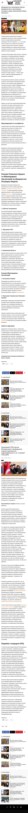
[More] (24, 372)
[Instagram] (10, 807)
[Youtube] (21, 807)
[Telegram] (14, 807)
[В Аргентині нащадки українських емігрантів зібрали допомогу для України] (5, 405)
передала (3, 320)
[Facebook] (7, 807)
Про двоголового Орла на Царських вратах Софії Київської (18, 381)
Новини (11, 387)
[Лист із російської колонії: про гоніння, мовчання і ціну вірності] (5, 440)
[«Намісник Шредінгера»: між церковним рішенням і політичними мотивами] (5, 390)
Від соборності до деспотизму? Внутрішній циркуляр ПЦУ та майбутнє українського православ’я (17, 397)
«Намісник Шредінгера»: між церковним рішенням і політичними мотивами (17, 390)
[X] (17, 807)
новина (19, 41)
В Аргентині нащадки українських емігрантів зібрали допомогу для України (18, 405)
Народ (11, 402)
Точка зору (4, 18)
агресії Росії (9, 194)
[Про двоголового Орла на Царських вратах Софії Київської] (5, 382)
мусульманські (20, 292)
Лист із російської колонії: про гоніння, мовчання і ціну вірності (17, 440)
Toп (10, 379)
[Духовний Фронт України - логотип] (14, 2)
